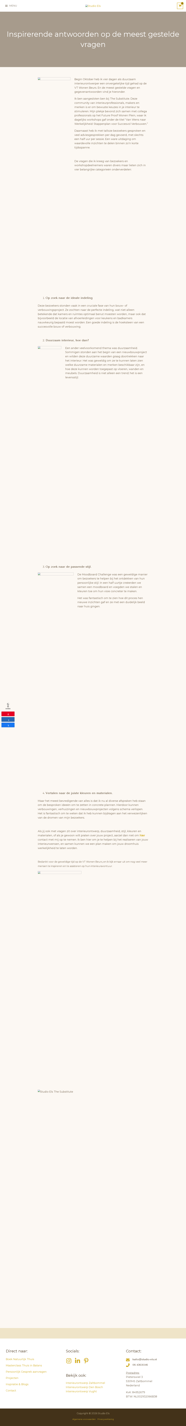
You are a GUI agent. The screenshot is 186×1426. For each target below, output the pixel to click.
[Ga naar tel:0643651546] (153, 1365)
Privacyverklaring (106, 1419)
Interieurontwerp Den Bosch (84, 1387)
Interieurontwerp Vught (81, 1391)
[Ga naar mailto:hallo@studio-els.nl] (153, 1360)
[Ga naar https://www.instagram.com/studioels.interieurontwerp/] (69, 1361)
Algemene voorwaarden (84, 1419)
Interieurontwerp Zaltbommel (85, 1383)
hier (142, 835)
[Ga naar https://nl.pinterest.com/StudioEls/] (86, 1361)
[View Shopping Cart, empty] (180, 6)
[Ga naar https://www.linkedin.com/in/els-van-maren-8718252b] (77, 1361)
